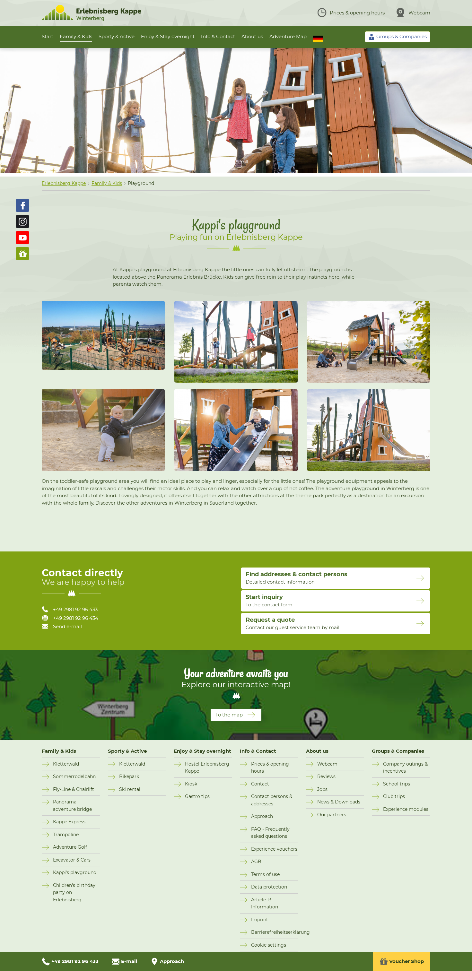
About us (252, 36)
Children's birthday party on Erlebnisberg (74, 892)
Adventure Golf (70, 847)
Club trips (394, 796)
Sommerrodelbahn (74, 776)
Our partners (331, 815)
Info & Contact (218, 36)
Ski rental (129, 789)
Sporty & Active (117, 36)
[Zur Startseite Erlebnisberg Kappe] (91, 19)
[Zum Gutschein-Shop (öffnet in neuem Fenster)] (22, 253)
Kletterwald (66, 764)
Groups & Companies (398, 751)
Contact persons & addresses (271, 800)
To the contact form (269, 601)
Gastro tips (197, 796)
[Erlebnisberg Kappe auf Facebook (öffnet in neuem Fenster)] (22, 205)
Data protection (269, 887)
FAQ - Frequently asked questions (270, 832)
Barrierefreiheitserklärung (274, 932)
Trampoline (66, 834)
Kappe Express (69, 822)
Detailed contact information (296, 578)
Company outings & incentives (405, 767)
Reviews (326, 776)
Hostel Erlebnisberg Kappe (207, 767)
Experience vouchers (274, 849)
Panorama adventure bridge (72, 805)
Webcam (419, 13)
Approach (262, 816)
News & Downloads (338, 802)
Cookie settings (268, 945)
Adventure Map (288, 36)
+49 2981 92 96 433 (75, 609)
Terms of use (265, 874)
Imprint (259, 920)
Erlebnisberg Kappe (64, 183)
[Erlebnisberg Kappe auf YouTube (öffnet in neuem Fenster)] (22, 237)
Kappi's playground (74, 872)
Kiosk (191, 784)
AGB (256, 861)
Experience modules (405, 809)
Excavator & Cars (72, 860)
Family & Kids (76, 36)
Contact (260, 784)
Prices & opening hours (357, 13)
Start (47, 36)
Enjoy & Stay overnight (168, 36)
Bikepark (129, 776)
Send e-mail (67, 626)
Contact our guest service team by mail (292, 623)
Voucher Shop (406, 961)
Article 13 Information (264, 903)
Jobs (322, 789)
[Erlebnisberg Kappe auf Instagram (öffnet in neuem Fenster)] (22, 221)
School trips (396, 784)
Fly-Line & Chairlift (73, 789)
